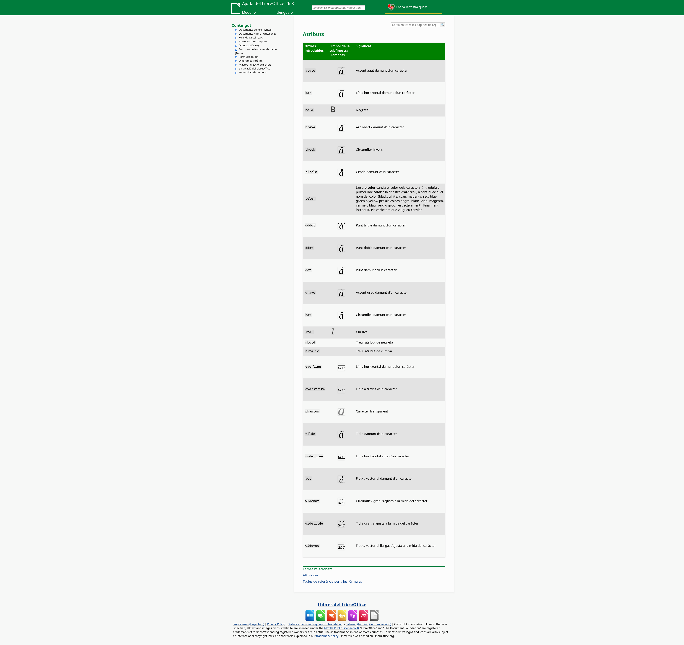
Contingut (241, 25)
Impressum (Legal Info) (248, 624)
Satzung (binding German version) (368, 624)
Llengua (282, 12)
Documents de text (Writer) (255, 29)
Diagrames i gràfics (251, 60)
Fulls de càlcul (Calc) (251, 37)
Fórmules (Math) (249, 56)
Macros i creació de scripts (255, 64)
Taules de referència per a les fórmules (332, 581)
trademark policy (327, 636)
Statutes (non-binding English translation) (315, 624)
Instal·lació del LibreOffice (254, 68)
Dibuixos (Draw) (249, 45)
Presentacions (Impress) (253, 41)
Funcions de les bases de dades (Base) (256, 51)
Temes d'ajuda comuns (253, 72)
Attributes (310, 575)
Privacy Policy (276, 624)
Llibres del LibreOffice (342, 604)
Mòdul (247, 12)
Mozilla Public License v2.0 (341, 628)
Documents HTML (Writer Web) (258, 33)
